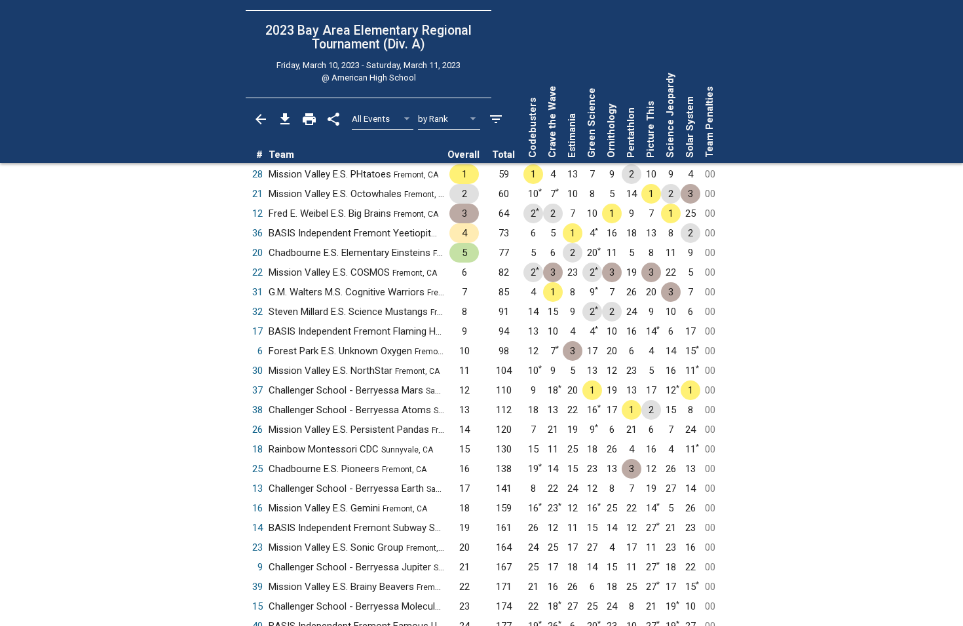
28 (257, 174)
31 (257, 292)
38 (257, 410)
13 (257, 488)
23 (257, 547)
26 (257, 429)
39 (257, 587)
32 (257, 312)
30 (257, 371)
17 (257, 331)
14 (257, 528)
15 (257, 606)
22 (257, 272)
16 (257, 508)
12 (257, 213)
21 (257, 194)
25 (257, 469)
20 (257, 253)
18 (257, 449)
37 (257, 390)
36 (257, 233)
